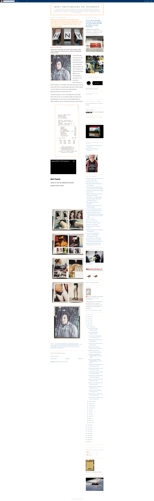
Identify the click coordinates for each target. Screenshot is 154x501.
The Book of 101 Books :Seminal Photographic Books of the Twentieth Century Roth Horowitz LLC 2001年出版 (94, 215)
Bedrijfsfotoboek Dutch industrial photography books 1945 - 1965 (93, 244)
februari (90, 420)
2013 (89, 427)
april (90, 416)
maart (90, 418)
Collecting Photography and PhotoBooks (92, 202)
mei (90, 414)
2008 (89, 437)
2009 (89, 435)
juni (90, 412)
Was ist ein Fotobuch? (90, 219)
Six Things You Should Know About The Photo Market (94, 206)
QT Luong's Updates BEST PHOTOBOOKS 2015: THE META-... (94, 355)
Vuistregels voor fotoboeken (92, 224)
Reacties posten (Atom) (62, 361)
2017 (89, 321)
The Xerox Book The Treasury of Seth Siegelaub (95, 340)
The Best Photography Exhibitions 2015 (93, 329)
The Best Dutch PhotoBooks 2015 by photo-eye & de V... (95, 365)
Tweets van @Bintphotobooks (92, 282)
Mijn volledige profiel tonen (94, 310)
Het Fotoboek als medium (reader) (93, 222)
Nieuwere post (54, 358)
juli (90, 410)
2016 (89, 323)
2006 (89, 441)
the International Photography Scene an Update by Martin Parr (94, 179)
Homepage (67, 358)
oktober (90, 403)
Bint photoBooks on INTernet (77, 6)
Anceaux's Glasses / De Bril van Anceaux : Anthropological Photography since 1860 (92, 234)
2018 (89, 319)
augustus (91, 407)
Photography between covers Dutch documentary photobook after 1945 (94, 240)
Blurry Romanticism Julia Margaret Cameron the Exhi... (95, 347)
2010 (89, 433)
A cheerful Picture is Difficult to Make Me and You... (95, 387)
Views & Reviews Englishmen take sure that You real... (94, 336)
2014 (89, 425)
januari (90, 422)
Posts (89, 452)
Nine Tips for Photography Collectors (94, 210)
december (91, 327)
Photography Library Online (92, 182)
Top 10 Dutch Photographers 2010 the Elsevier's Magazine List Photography (94, 187)
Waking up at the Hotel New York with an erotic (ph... (95, 379)
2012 (89, 429)
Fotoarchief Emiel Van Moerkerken (93, 238)
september (91, 405)
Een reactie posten (54, 356)
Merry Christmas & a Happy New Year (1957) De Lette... (95, 394)
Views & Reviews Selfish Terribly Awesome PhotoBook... (95, 372)
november (91, 401)
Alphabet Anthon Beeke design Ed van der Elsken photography (94, 194)
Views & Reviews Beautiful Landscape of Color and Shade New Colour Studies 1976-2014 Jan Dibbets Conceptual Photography (94, 23)
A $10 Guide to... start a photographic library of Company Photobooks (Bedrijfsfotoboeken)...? (94, 198)
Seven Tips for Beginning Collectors (94, 209)
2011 (89, 431)
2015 (89, 325)
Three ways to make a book (92, 221)
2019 (89, 316)
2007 (89, 439)
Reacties (90, 455)
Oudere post (80, 358)
